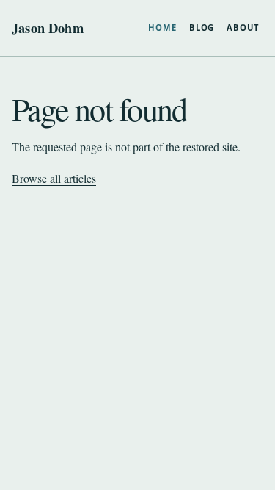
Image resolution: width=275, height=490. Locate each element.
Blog (202, 27)
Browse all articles (54, 178)
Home (162, 27)
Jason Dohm (48, 28)
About (242, 27)
